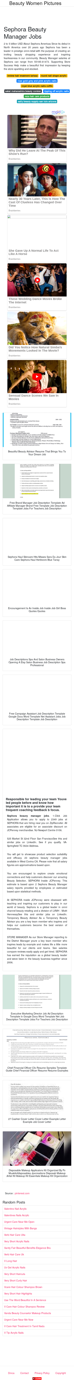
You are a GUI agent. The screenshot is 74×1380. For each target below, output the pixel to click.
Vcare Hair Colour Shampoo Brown (23, 1287)
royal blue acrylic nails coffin (37, 86)
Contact (24, 1373)
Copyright (60, 1373)
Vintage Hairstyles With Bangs (20, 1228)
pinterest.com (22, 1193)
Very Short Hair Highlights (18, 1293)
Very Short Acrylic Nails (16, 1241)
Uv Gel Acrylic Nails (14, 1267)
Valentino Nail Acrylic (15, 1208)
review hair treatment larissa (22, 75)
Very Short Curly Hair (15, 1280)
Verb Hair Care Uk (14, 1254)
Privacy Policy (42, 1373)
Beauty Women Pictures (35, 3)
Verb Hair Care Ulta (14, 1234)
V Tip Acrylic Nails (14, 1332)
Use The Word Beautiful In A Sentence (25, 1300)
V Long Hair (10, 1261)
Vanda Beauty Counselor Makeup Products (27, 1313)
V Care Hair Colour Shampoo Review (24, 1306)
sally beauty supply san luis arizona (37, 101)
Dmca (11, 1373)
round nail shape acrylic (54, 75)
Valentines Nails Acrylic (16, 1215)
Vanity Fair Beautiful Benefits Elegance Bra (27, 1248)
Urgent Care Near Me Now (18, 1319)
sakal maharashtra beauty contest (23, 91)
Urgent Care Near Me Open (19, 1221)
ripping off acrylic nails (56, 91)
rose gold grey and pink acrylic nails (37, 80)
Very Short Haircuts (14, 1274)
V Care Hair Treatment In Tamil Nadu (24, 1326)
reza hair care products (37, 96)
